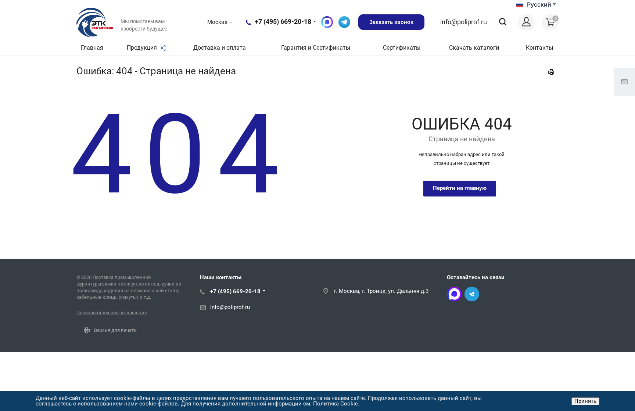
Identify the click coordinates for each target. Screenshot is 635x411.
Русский (539, 4)
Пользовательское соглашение (111, 312)
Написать (344, 22)
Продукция (142, 47)
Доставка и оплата (219, 47)
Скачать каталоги (474, 47)
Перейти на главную (460, 188)
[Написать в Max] (327, 22)
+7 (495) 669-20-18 (283, 21)
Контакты (539, 47)
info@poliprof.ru (463, 22)
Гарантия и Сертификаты (315, 47)
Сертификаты (401, 47)
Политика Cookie (335, 403)
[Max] (454, 294)
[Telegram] (471, 294)
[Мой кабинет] (526, 22)
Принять (585, 401)
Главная (92, 47)
